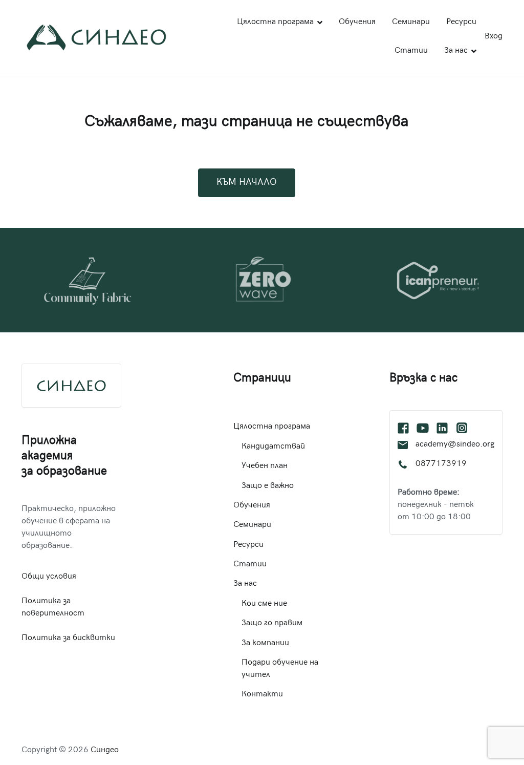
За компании (265, 643)
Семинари (411, 22)
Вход (494, 36)
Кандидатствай (273, 447)
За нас (456, 51)
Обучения (357, 22)
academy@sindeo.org (455, 445)
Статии (411, 51)
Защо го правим (272, 623)
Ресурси (461, 22)
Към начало (246, 182)
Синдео (105, 750)
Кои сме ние (264, 604)
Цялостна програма (275, 22)
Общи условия (48, 577)
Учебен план (265, 466)
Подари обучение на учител (280, 669)
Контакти (262, 694)
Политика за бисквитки (68, 638)
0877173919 (441, 464)
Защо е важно (268, 486)
